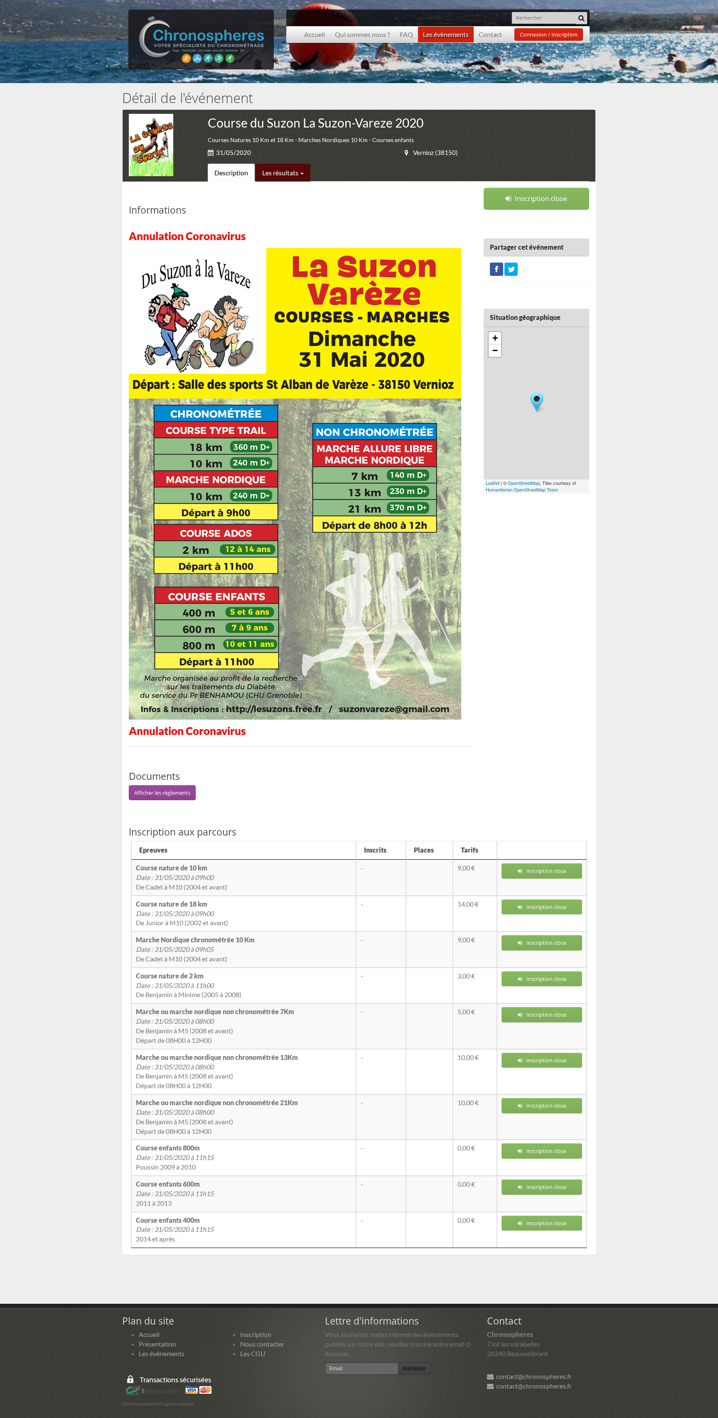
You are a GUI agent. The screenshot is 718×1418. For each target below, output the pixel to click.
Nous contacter (262, 1344)
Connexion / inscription (549, 34)
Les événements (161, 1353)
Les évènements (446, 34)
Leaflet (492, 482)
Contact (490, 34)
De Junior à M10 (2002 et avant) (182, 913)
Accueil (314, 34)
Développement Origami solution (158, 1404)
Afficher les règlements (162, 792)
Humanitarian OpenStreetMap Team (522, 489)
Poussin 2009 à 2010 (175, 1157)
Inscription (255, 1334)
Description (231, 173)
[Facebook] (496, 268)
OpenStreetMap (524, 482)
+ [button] (495, 338)
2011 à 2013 (175, 1193)
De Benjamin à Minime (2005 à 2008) (188, 985)
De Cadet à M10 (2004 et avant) (181, 877)
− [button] (495, 350)
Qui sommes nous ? (362, 34)
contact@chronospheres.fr (533, 1376)
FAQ (406, 34)
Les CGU (253, 1353)
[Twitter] (511, 268)
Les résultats (281, 173)
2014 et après (175, 1229)
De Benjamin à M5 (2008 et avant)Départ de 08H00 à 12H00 (215, 1026)
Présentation (157, 1344)
